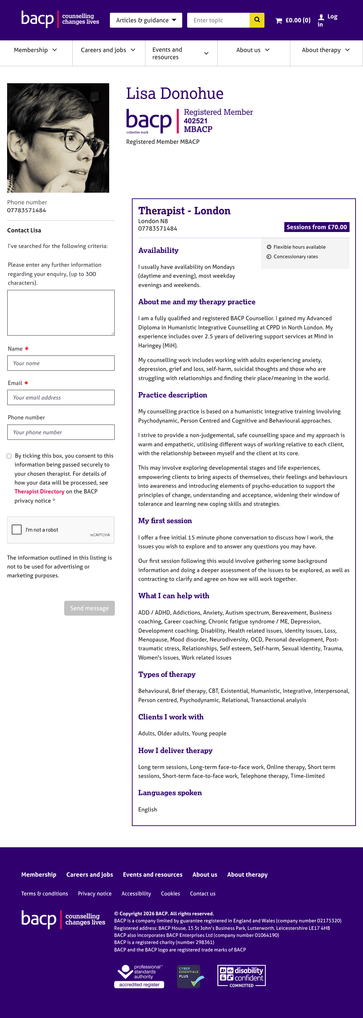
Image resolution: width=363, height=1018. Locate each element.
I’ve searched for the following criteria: (58, 245)
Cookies (170, 893)
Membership (31, 49)
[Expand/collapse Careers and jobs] (133, 49)
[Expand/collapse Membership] (54, 49)
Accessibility (136, 893)
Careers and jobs (103, 49)
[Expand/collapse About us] (267, 49)
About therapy (321, 49)
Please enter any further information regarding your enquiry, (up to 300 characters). (54, 273)
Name (15, 348)
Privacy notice (95, 893)
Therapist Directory (40, 491)
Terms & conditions (44, 893)
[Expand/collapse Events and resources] (206, 53)
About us (248, 49)
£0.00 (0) (298, 20)
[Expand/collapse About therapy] (347, 49)
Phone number (26, 417)
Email (15, 382)
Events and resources (167, 53)
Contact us (203, 893)
